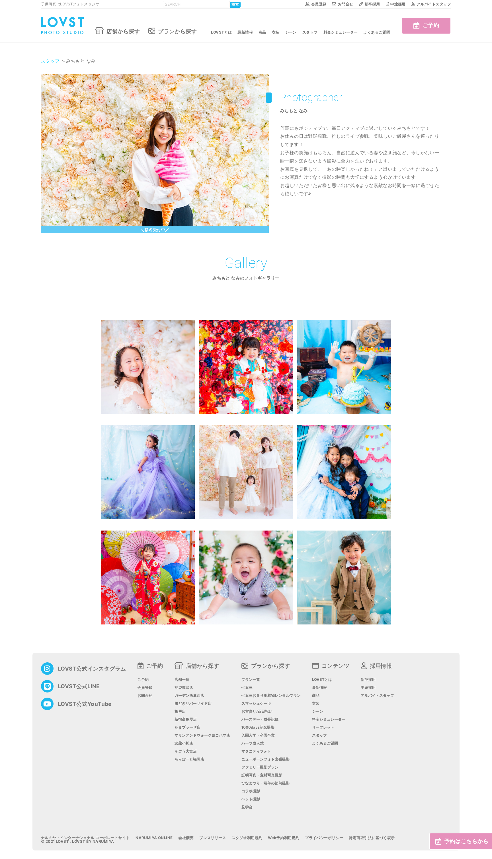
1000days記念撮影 (257, 727)
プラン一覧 (250, 679)
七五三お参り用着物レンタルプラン (271, 695)
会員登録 (318, 4)
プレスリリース (212, 838)
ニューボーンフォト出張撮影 (265, 759)
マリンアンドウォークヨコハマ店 (202, 735)
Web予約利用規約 (283, 838)
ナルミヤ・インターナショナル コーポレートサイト (85, 838)
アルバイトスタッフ (434, 4)
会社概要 (186, 838)
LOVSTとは (221, 32)
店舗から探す (123, 31)
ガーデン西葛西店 (189, 695)
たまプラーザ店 (187, 727)
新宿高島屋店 (186, 719)
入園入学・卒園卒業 (258, 735)
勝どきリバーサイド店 (193, 703)
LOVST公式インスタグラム (92, 668)
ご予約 (431, 25)
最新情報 (245, 32)
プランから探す (177, 31)
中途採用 (398, 4)
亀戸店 (180, 711)
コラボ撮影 (250, 791)
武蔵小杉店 (184, 743)
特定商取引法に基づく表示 (372, 838)
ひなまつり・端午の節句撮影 (265, 783)
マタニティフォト (256, 751)
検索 (235, 5)
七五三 (247, 687)
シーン (291, 32)
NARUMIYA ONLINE (154, 838)
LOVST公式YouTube (85, 704)
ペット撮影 (250, 799)
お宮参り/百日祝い (256, 711)
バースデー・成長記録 (259, 719)
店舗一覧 (182, 679)
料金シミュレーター (340, 32)
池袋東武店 (184, 687)
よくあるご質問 (376, 32)
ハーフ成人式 (252, 743)
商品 (262, 32)
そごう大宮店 (186, 751)
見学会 (247, 807)
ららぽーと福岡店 (189, 759)
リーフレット (323, 727)
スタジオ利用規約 (247, 838)
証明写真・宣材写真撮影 (261, 775)
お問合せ (345, 4)
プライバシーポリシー (324, 838)
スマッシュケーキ (256, 703)
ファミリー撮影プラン (259, 767)
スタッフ (310, 32)
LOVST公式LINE (79, 686)
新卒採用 (372, 4)
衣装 (276, 32)
